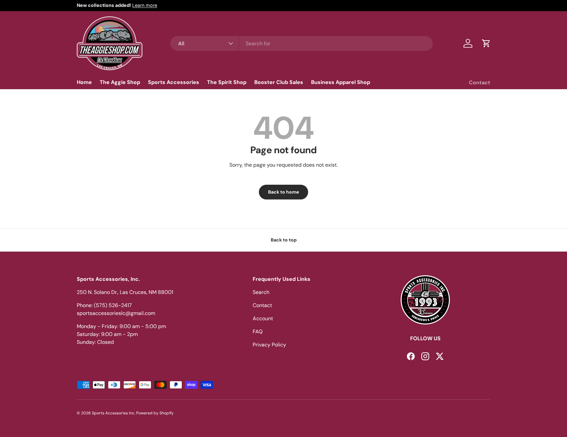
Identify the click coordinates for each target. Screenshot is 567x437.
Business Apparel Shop (340, 81)
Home (84, 81)
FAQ (257, 331)
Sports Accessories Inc (113, 413)
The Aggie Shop (120, 81)
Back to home (283, 192)
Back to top (284, 240)
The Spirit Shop (226, 81)
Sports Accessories (173, 81)
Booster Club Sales (278, 81)
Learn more (144, 5)
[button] (486, 43)
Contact (479, 82)
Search (261, 292)
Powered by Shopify (155, 413)
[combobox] (301, 43)
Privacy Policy (269, 344)
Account (263, 318)
